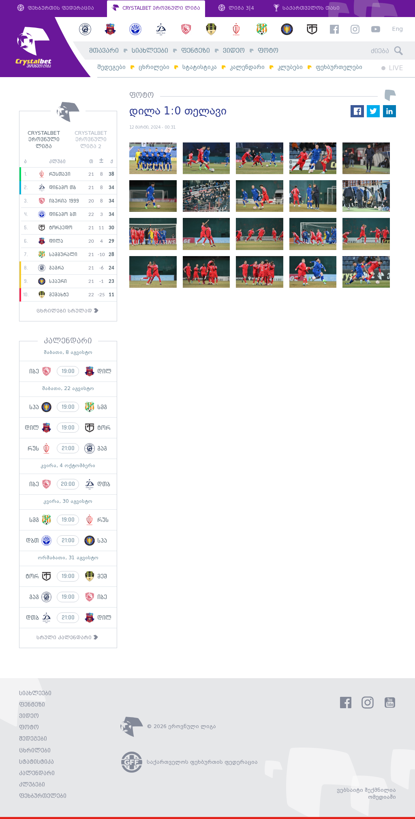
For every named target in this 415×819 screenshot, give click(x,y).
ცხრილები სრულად (65, 311)
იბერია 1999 (63, 201)
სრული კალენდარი (64, 637)
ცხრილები (154, 67)
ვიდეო (234, 50)
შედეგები (111, 67)
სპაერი (57, 281)
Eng (397, 29)
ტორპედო (59, 228)
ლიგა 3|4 (240, 8)
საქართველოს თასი (310, 8)
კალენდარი (247, 67)
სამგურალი (62, 254)
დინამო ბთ (61, 214)
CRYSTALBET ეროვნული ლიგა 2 (91, 140)
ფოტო (268, 50)
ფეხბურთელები (339, 67)
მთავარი (104, 50)
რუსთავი (59, 174)
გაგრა (55, 268)
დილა (55, 241)
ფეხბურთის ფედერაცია (60, 8)
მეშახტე (58, 295)
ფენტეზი (195, 50)
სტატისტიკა (199, 67)
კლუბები (290, 67)
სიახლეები (150, 50)
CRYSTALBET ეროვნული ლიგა (160, 8)
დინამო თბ (61, 187)
